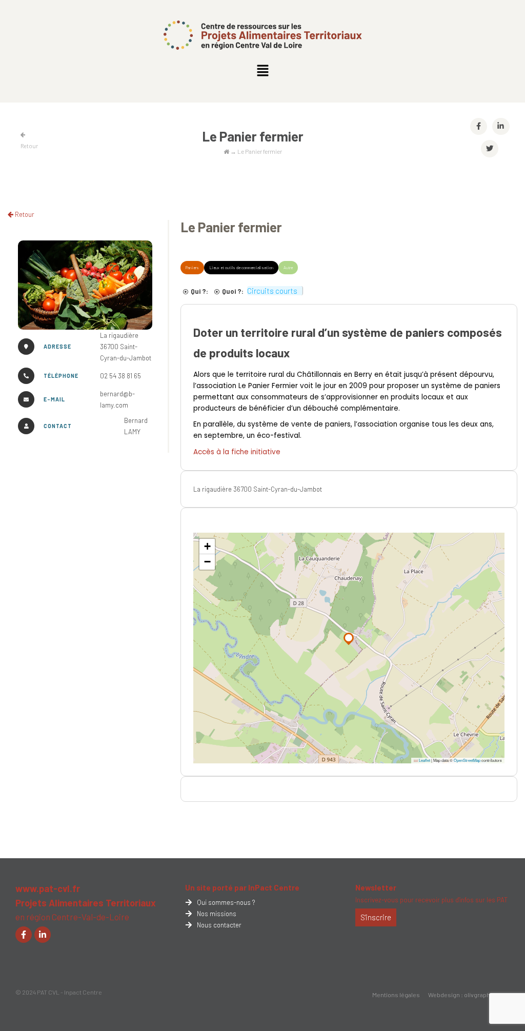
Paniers (192, 267)
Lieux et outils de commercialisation (241, 267)
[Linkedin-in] (42, 934)
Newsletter (375, 887)
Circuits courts (272, 290)
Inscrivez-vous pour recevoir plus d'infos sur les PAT (431, 900)
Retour (23, 214)
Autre (288, 267)
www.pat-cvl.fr (47, 888)
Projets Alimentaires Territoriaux (85, 902)
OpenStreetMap (467, 760)
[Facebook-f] (23, 934)
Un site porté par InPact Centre (242, 887)
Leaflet (424, 760)
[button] (262, 71)
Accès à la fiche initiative (236, 452)
